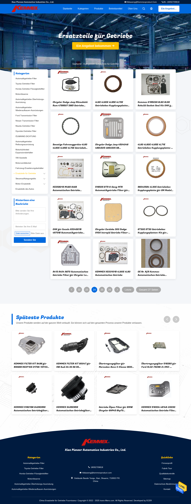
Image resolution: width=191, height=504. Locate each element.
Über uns (132, 8)
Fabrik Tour (167, 468)
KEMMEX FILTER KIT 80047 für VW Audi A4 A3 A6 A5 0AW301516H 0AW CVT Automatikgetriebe (73, 365)
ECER (149, 500)
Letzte (128, 289)
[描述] (151, 8)
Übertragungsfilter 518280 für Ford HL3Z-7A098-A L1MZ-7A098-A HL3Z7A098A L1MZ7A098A (158, 365)
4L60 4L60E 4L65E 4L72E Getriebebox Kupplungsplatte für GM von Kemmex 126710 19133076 (111, 103)
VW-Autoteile (21, 158)
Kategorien (83, 8)
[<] (71, 290)
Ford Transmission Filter (26, 115)
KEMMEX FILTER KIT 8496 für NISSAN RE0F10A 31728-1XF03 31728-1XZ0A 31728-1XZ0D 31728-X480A (30, 365)
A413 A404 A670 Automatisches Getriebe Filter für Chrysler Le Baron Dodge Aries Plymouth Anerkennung (70, 273)
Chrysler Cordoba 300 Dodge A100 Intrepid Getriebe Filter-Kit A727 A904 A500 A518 (111, 231)
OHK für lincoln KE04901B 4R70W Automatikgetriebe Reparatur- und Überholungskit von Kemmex (70, 231)
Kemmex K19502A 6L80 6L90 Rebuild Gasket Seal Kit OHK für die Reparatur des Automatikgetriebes (155, 103)
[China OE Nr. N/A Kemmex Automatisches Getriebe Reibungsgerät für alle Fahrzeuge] (155, 253)
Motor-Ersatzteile (23, 184)
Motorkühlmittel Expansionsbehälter (24, 151)
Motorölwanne (22, 94)
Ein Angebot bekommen (170, 8)
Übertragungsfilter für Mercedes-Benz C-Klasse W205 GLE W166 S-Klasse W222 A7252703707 (116, 365)
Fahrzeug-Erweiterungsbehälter (30, 168)
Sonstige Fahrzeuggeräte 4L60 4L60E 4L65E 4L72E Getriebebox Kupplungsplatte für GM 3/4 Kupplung (70, 146)
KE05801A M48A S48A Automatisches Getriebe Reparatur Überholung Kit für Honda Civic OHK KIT (69, 188)
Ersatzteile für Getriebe (26, 173)
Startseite (67, 8)
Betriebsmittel (115, 8)
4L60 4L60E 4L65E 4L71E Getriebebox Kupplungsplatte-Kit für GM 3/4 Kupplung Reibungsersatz (154, 146)
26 (109, 289)
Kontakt (167, 489)
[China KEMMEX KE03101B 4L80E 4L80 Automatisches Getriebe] (113, 253)
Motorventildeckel (23, 163)
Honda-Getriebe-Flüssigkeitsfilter (30, 89)
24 (94, 289)
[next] (176, 319)
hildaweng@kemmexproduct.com (141, 2)
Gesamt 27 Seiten (148, 289)
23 (86, 289)
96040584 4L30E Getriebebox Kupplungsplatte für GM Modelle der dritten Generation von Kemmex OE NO (156, 188)
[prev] (167, 319)
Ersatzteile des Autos (25, 189)
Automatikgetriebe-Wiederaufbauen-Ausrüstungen (29, 108)
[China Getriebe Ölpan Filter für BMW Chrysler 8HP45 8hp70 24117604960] (117, 388)
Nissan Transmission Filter (27, 121)
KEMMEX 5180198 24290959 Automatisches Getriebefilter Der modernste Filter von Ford (31, 408)
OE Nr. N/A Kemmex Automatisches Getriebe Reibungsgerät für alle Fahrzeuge (151, 273)
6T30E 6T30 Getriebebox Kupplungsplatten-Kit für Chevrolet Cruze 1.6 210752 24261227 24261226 (153, 231)
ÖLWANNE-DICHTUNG (26, 136)
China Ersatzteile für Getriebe (52, 500)
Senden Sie (30, 240)
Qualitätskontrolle (167, 473)
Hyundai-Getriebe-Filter (26, 131)
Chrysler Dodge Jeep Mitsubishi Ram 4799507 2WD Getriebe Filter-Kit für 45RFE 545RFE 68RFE (70, 103)
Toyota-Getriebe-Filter (25, 84)
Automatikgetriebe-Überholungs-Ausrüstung (30, 100)
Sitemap (167, 479)
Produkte (98, 8)
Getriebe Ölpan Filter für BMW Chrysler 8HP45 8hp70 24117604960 (116, 408)
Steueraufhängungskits (26, 178)
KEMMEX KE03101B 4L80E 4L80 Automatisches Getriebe (112, 273)
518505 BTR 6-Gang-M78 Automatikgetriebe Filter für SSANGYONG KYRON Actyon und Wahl (112, 188)
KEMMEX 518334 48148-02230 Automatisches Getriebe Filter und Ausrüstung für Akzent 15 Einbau (158, 408)
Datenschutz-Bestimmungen (166, 484)
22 (79, 289)
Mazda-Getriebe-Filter (25, 126)
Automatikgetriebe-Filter (26, 78)
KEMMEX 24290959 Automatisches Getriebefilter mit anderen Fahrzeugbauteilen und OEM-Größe (74, 408)
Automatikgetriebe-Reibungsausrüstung (25, 143)
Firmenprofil (167, 463)
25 (102, 289)
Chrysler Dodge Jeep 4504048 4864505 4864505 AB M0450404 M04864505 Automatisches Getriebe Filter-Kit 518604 (112, 146)
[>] (117, 290)
